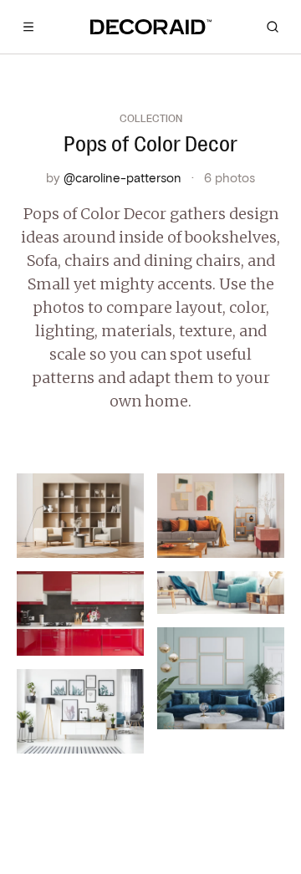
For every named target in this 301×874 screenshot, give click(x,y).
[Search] (273, 27)
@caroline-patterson (122, 177)
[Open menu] (28, 27)
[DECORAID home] (151, 26)
